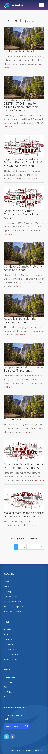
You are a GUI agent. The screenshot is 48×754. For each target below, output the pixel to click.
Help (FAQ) (8, 629)
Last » (39, 546)
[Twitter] (6, 736)
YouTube (8, 692)
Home (6, 582)
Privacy (7, 634)
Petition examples (11, 654)
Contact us (9, 644)
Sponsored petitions (13, 611)
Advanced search (11, 659)
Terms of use (9, 649)
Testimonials (9, 677)
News (6, 587)
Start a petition (10, 597)
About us (8, 639)
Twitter (7, 687)
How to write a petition (14, 606)
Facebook (8, 682)
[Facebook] (12, 736)
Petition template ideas (14, 601)
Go (26, 726)
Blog (6, 697)
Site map (8, 592)
